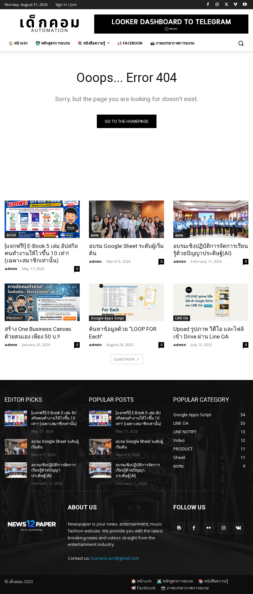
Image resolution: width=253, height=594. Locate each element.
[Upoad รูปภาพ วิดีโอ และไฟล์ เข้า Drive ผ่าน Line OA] (210, 302)
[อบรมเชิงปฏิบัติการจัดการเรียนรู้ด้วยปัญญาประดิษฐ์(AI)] (210, 219)
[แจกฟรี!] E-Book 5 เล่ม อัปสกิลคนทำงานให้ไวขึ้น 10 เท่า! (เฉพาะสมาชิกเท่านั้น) (41, 253)
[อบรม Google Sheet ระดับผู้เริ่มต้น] (126, 219)
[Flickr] (208, 528)
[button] (240, 43)
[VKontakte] (238, 528)
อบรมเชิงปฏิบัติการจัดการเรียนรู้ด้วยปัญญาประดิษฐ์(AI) (53, 470)
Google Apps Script (107, 318)
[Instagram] (217, 5)
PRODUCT (15, 318)
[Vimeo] (235, 5)
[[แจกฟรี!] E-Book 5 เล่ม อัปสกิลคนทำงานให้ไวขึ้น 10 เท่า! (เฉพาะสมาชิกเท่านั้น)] (42, 219)
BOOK (11, 235)
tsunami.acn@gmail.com (115, 558)
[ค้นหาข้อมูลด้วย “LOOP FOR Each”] (126, 302)
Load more (124, 359)
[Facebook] (208, 5)
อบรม (95, 235)
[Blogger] (179, 528)
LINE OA (181, 318)
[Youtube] (244, 5)
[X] (226, 5)
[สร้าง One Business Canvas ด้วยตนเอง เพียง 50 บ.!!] (42, 302)
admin (11, 268)
